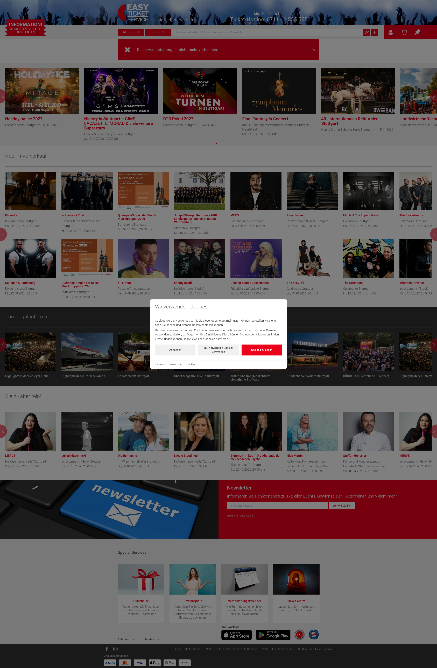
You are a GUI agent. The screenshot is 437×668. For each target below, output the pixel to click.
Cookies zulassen (261, 350)
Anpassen (175, 350)
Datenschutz (177, 364)
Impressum (161, 364)
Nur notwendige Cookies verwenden (218, 350)
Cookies (191, 364)
